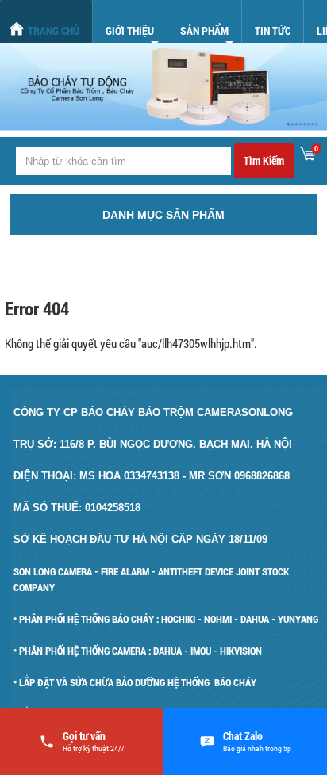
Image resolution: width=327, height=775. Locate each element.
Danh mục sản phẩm (163, 214)
